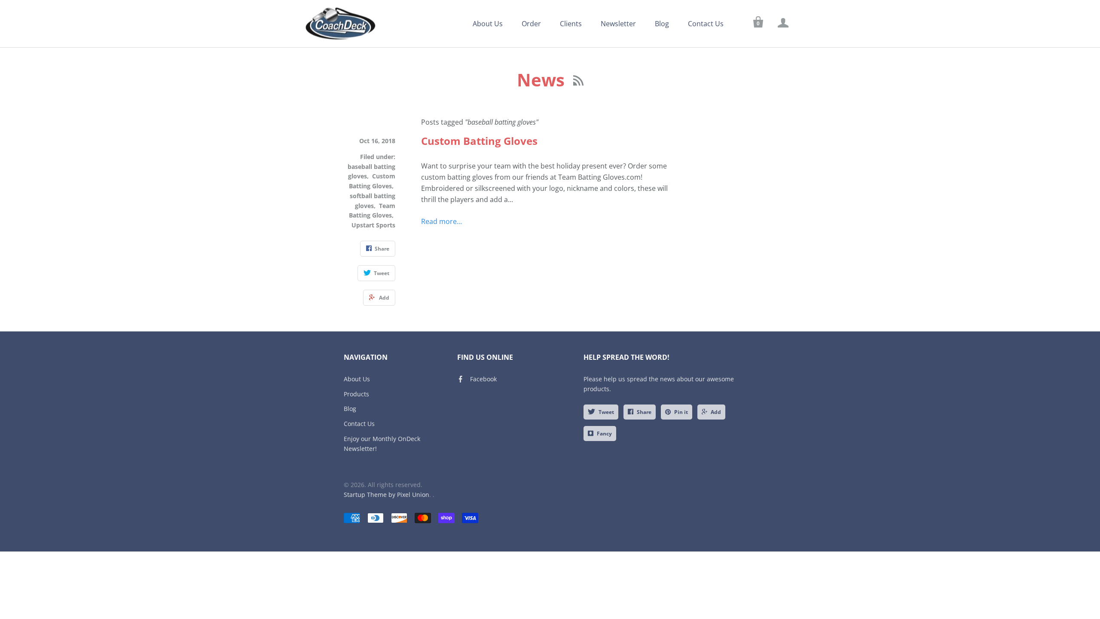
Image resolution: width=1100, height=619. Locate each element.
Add (716, 412)
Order (531, 23)
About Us (488, 23)
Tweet (606, 412)
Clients (571, 23)
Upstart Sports (373, 225)
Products (356, 394)
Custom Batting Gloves (479, 141)
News (543, 80)
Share (644, 412)
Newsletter (618, 23)
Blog (662, 23)
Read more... (441, 221)
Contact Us (706, 23)
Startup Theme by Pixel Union (386, 494)
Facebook (483, 379)
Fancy (604, 433)
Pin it (681, 412)
